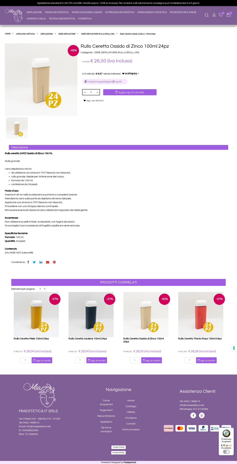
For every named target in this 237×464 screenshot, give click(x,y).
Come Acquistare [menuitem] (106, 402)
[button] (41, 79)
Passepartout (130, 462)
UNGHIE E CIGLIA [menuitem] (36, 18)
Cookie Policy (118, 447)
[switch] (226, 452)
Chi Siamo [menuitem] (131, 418)
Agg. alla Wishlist (95, 101)
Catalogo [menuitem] (130, 406)
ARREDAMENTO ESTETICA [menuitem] (152, 12)
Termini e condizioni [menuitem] (106, 429)
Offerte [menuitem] (131, 412)
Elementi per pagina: (23, 289)
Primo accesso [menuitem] (130, 429)
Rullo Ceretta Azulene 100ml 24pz (88, 338)
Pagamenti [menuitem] (106, 410)
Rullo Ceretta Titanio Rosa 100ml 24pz (200, 338)
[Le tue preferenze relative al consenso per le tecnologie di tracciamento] (234, 348)
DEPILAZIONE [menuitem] (34, 12)
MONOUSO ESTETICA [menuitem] (57, 12)
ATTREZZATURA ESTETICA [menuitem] (119, 12)
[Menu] (232, 430)
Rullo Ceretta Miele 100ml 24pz (31, 338)
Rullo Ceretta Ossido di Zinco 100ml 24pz (143, 340)
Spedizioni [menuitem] (106, 421)
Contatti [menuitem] (130, 423)
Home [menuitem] (130, 400)
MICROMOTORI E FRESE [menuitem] (183, 12)
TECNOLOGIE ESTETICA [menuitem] (62, 18)
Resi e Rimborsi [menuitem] (106, 416)
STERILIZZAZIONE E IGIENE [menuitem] (87, 12)
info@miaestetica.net (38, 426)
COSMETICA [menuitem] (85, 18)
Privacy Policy (118, 452)
